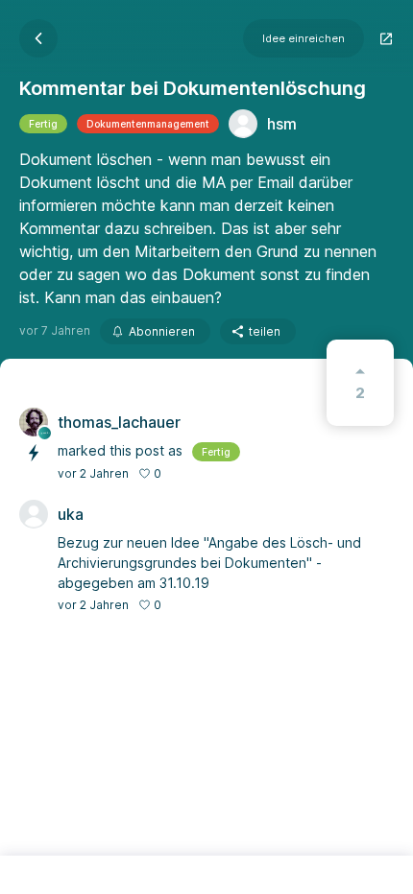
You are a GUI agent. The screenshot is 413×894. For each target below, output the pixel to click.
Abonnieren (162, 331)
